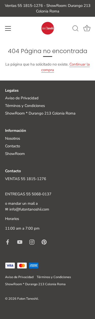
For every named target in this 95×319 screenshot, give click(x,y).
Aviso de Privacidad (22, 98)
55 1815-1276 (33, 178)
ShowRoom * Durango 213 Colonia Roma (40, 113)
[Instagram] (31, 241)
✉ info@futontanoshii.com (27, 209)
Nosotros (12, 138)
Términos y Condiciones (25, 105)
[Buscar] (75, 29)
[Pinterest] (44, 241)
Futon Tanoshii (27, 298)
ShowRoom (15, 153)
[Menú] (8, 28)
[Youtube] (19, 241)
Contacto (12, 146)
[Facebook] (7, 241)
